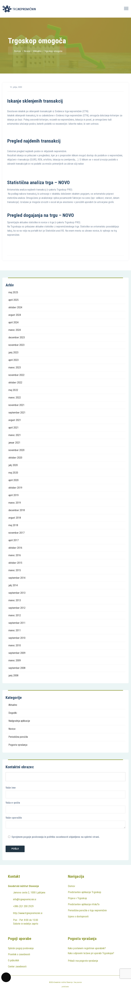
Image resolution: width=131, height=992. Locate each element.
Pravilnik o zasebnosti (19, 954)
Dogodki (12, 712)
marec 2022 (14, 397)
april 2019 (13, 495)
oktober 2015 (15, 562)
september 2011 (16, 622)
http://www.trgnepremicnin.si (27, 913)
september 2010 (16, 637)
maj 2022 (13, 390)
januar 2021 (14, 442)
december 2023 (16, 337)
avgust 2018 (14, 517)
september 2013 (16, 592)
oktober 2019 (15, 487)
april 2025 (13, 299)
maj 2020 (13, 472)
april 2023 (13, 360)
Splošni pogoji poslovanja (21, 948)
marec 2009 (14, 660)
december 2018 (16, 510)
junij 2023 (13, 352)
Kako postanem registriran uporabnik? (87, 948)
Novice (12, 728)
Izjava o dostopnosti (78, 916)
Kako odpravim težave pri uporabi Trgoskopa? (91, 953)
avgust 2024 (14, 314)
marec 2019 (14, 502)
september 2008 (16, 667)
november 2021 (16, 405)
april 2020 (13, 480)
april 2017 (13, 540)
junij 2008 (13, 675)
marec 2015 (14, 570)
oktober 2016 (15, 547)
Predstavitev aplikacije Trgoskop (84, 892)
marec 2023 (14, 367)
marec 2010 (14, 645)
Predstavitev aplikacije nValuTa (83, 904)
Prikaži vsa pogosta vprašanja (83, 960)
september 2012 (16, 607)
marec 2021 (14, 435)
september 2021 (16, 412)
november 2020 (16, 450)
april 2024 (13, 322)
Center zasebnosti (17, 966)
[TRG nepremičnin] (19, 9)
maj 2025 (13, 292)
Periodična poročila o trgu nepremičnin (87, 910)
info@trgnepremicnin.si (24, 899)
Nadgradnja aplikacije (19, 720)
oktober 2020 (15, 457)
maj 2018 (13, 525)
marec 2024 (14, 329)
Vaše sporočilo (14, 817)
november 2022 (16, 375)
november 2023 (16, 344)
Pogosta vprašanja (17, 744)
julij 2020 (13, 465)
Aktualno (12, 704)
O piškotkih (13, 960)
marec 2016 (14, 555)
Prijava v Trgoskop (77, 898)
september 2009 (16, 652)
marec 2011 (14, 630)
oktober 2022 (15, 382)
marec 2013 (14, 600)
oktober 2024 (15, 307)
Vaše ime (11, 787)
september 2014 (16, 577)
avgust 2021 (14, 420)
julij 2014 (13, 585)
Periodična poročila (18, 736)
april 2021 (13, 427)
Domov (17, 51)
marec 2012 (14, 615)
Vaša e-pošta (13, 802)
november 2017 (16, 532)
